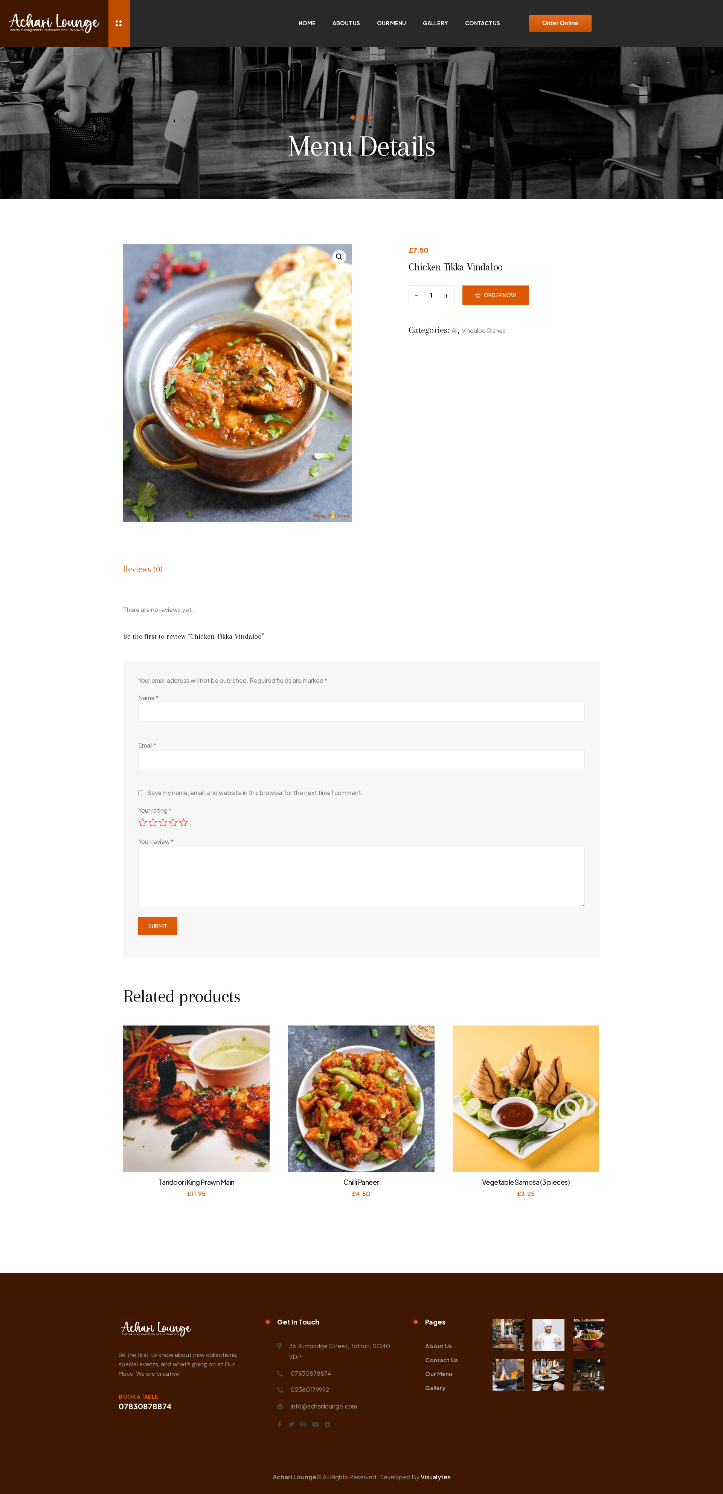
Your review (156, 841)
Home (307, 23)
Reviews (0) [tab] (143, 569)
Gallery (435, 23)
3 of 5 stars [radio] (163, 822)
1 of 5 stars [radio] (142, 822)
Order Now (500, 294)
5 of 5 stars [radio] (183, 822)
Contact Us (482, 23)
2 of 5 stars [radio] (152, 822)
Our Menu (391, 23)
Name (148, 698)
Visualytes (435, 1477)
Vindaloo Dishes (484, 330)
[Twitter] (291, 1424)
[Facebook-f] (279, 1424)
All (454, 330)
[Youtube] (316, 1424)
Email (147, 745)
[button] (339, 257)
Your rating (154, 810)
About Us (346, 23)
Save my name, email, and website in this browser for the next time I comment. (255, 793)
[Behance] (303, 1424)
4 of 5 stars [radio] (173, 822)
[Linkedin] (328, 1424)
